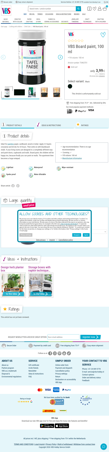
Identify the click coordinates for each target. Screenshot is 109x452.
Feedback (85, 380)
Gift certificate (34, 365)
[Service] (89, 8)
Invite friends (33, 368)
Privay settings (26, 235)
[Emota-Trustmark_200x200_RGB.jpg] (86, 400)
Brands (76, 14)
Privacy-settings (61, 374)
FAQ (30, 376)
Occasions (49, 14)
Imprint (52, 240)
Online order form (61, 365)
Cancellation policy (62, 371)
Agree (86, 235)
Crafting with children (15, 27)
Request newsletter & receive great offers (27, 337)
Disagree (77, 235)
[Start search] (78, 8)
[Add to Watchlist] (103, 34)
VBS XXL (32, 14)
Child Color (27, 27)
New (25, 14)
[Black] (70, 86)
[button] (3, 57)
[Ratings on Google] (25, 400)
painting (11, 144)
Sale (83, 14)
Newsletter (32, 371)
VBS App (58, 382)
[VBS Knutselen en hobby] (6, 10)
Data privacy (41, 240)
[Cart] (104, 8)
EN (107, 2)
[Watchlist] (94, 8)
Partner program (8, 368)
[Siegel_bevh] (56, 402)
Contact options (88, 375)
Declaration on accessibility (65, 379)
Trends (40, 14)
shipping (102, 76)
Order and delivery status (91, 377)
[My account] (99, 8)
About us (5, 365)
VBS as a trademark (9, 371)
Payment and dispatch (63, 368)
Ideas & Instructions (63, 14)
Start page (4, 27)
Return (57, 376)
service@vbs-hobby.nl (96, 372)
